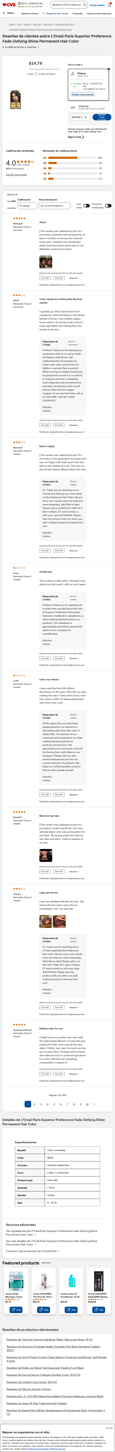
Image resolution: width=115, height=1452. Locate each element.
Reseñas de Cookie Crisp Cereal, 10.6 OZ (32, 1382)
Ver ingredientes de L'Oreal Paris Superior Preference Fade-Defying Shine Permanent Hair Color (51, 1232)
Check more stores (82, 94)
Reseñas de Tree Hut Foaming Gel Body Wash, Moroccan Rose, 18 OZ (50, 1339)
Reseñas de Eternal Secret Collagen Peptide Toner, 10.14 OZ (43, 1375)
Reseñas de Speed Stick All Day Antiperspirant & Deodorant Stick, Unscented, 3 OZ (56, 1412)
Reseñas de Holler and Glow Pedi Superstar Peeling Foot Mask (45, 1368)
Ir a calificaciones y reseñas (19, 47)
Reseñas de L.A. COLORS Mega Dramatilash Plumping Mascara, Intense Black (55, 1396)
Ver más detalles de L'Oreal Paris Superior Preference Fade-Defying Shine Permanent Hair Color (51, 1242)
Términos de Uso (57, 1449)
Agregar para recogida (102, 117)
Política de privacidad (38, 1449)
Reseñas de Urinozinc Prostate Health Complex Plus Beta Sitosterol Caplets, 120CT (54, 1348)
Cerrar (109, 1428)
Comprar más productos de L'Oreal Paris (31, 1251)
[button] (86, 205)
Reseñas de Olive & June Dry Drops (29, 1389)
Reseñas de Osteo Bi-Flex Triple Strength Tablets (37, 1403)
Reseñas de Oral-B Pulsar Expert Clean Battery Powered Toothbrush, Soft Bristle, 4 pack (57, 1358)
